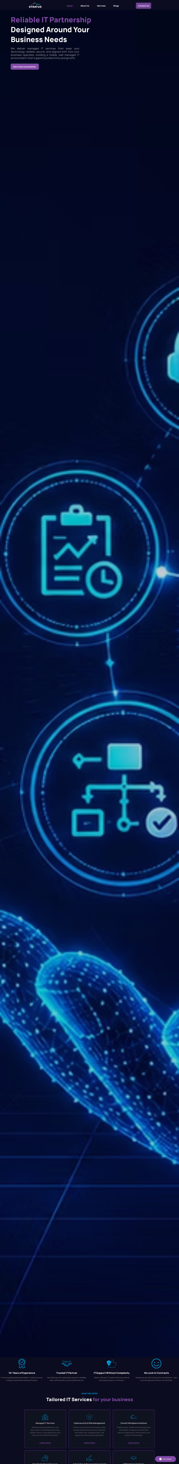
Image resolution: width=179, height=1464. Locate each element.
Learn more (45, 1442)
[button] (101, 6)
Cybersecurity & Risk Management (89, 1423)
